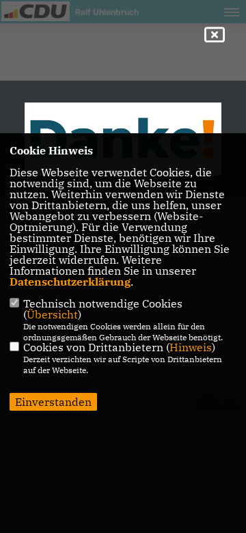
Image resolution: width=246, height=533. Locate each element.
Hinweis (190, 347)
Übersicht (52, 314)
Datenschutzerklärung (70, 281)
